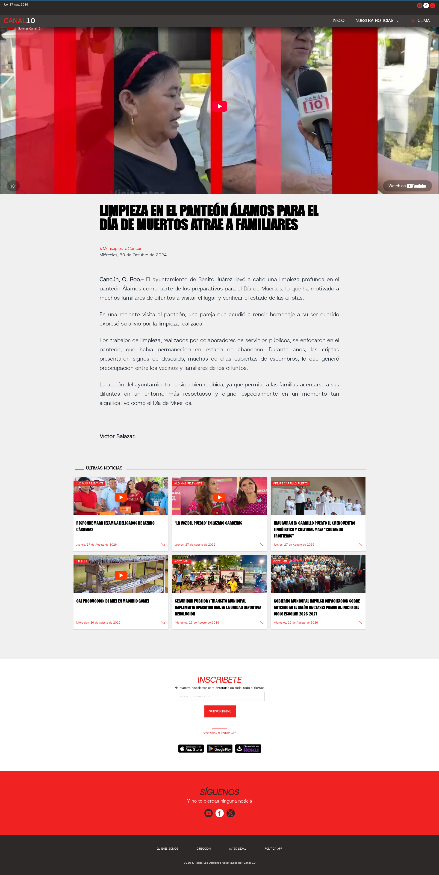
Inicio (339, 21)
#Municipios (111, 249)
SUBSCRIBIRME (220, 711)
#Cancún (133, 249)
